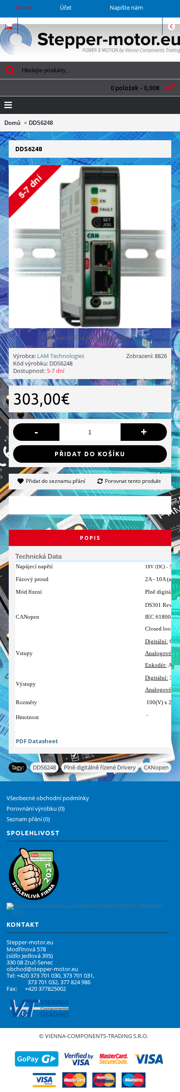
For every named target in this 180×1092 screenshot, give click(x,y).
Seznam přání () (28, 819)
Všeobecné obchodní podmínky (48, 798)
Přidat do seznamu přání (55, 481)
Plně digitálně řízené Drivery (100, 767)
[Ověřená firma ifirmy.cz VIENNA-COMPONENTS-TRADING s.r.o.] (88, 912)
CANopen (156, 767)
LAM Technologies (60, 356)
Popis (90, 538)
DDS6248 (44, 767)
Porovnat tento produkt (133, 481)
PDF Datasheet (37, 741)
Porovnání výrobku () (36, 808)
